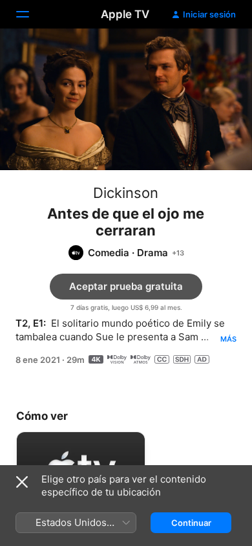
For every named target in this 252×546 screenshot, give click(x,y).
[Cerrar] (22, 482)
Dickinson (125, 192)
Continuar (191, 523)
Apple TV (125, 14)
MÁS (228, 339)
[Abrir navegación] (30, 14)
